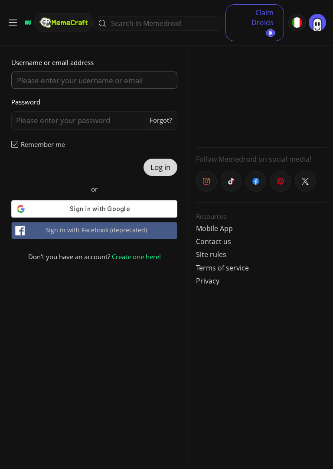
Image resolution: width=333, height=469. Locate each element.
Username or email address (52, 62)
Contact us (213, 241)
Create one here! (136, 256)
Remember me (43, 144)
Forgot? (161, 120)
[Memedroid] (27, 22)
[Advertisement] (261, 87)
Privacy (207, 281)
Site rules (211, 254)
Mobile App (214, 228)
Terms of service (222, 268)
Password (25, 102)
